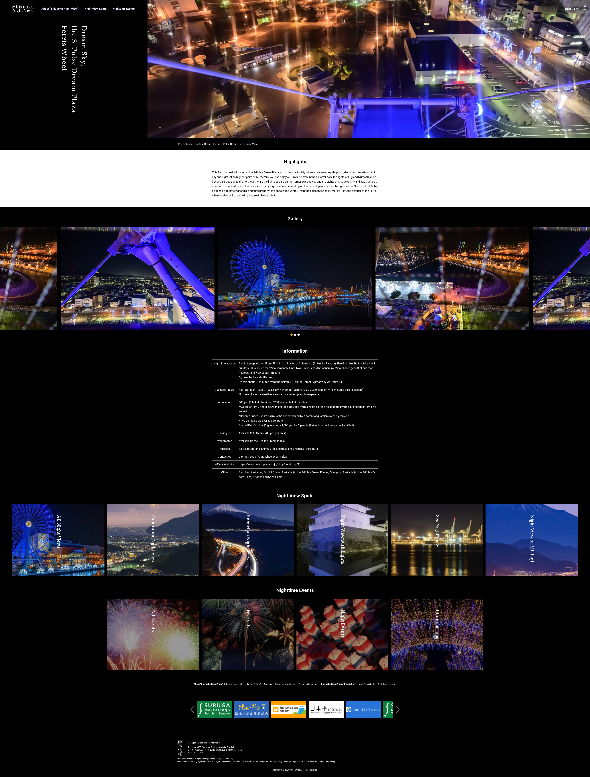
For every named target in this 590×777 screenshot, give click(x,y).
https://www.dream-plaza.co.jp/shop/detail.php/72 (270, 464)
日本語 (567, 9)
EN (576, 9)
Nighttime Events (124, 8)
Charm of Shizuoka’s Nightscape (280, 684)
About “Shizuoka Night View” (59, 8)
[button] (291, 335)
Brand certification (308, 684)
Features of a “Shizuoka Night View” (243, 684)
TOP (177, 144)
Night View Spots (95, 8)
